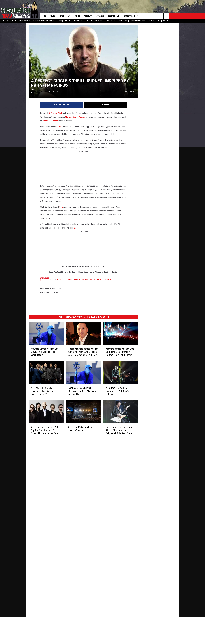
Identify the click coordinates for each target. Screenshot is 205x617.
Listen (61, 16)
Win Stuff (88, 16)
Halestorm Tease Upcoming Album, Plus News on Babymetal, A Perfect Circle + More (120, 430)
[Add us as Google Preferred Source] (149, 16)
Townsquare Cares (137, 21)
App (69, 16)
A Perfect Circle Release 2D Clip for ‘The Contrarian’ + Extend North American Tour (44, 430)
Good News (123, 21)
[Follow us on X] (160, 16)
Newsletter (128, 16)
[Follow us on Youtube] (166, 16)
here (75, 228)
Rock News (78, 21)
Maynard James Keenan (75, 117)
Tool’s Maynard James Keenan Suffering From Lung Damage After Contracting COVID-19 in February (83, 351)
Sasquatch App (65, 21)
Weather (166, 21)
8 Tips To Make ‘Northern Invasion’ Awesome (80, 429)
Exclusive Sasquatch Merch (44, 21)
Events (77, 16)
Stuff (58, 126)
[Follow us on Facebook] (155, 16)
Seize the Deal (154, 21)
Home (43, 16)
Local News (110, 21)
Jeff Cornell (39, 91)
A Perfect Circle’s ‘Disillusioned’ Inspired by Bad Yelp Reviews (84, 279)
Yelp (61, 207)
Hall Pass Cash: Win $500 (20, 21)
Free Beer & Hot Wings (94, 21)
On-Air (52, 16)
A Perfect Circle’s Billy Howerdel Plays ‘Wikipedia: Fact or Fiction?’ (44, 391)
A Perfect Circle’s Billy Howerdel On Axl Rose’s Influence (117, 391)
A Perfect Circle (56, 113)
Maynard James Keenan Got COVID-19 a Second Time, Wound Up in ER (44, 351)
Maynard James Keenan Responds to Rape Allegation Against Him (82, 391)
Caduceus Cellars (50, 120)
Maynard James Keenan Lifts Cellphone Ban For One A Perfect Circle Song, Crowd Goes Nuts (120, 351)
